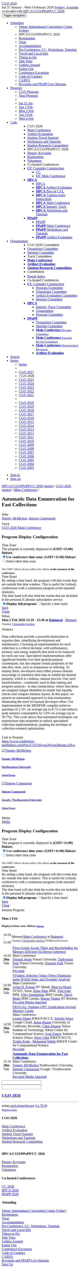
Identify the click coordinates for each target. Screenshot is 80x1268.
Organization (19, 241)
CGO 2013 (26, 429)
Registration (27, 38)
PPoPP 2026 (10, 1194)
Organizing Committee (42, 248)
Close (5, 611)
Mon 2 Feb (26, 111)
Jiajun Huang (42, 1022)
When (6, 616)
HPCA (40, 183)
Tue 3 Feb (25, 115)
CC (38, 172)
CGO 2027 (26, 372)
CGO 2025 (26, 379)
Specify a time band (54, 604)
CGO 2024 (26, 383)
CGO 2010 (26, 441)
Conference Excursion (34, 72)
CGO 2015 (26, 422)
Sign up (15, 479)
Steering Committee (40, 252)
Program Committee (49, 288)
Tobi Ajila (64, 991)
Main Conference (39, 130)
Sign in (15, 475)
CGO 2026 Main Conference (21, 527)
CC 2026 (8, 1186)
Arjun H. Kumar (24, 987)
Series (23, 364)
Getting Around (29, 65)
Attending (17, 23)
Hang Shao (40, 991)
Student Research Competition (47, 145)
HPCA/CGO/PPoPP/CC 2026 (43, 11)
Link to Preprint (12, 737)
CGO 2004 (26, 464)
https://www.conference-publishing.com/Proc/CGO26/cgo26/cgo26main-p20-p (38, 743)
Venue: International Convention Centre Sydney (34, 1210)
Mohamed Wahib (44, 1041)
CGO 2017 (26, 414)
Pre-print (18, 971)
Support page (9, 1109)
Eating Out (26, 69)
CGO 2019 (26, 406)
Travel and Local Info (33, 53)
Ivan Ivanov (53, 1034)
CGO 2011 (26, 437)
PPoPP (40, 222)
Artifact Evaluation (40, 134)
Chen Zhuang (51, 1026)
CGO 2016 (26, 418)
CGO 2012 (26, 433)
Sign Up (7, 1264)
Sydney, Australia (66, 7)
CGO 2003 (26, 468)
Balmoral (56, 620)
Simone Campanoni (42, 518)
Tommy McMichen (14, 518)
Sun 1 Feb (26, 107)
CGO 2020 (26, 402)
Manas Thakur (50, 998)
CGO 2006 (26, 456)
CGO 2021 (26, 395)
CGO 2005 (26, 460)
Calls (13, 122)
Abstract (7, 629)
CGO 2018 (26, 410)
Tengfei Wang (63, 1018)
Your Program (28, 95)
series (48, 486)
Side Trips (25, 61)
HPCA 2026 (10, 1190)
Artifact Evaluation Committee (56, 295)
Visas (22, 42)
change (40, 926)
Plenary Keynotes (39, 153)
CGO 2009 (26, 445)
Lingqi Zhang (22, 1018)
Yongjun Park (54, 963)
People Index (36, 276)
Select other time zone (21, 561)
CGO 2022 (26, 391)
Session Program (13, 910)
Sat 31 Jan (26, 103)
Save (5, 607)
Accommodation (30, 46)
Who (5, 514)
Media (6, 818)
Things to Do (28, 57)
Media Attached (35, 1002)
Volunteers (34, 160)
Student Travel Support (42, 137)
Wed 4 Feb (26, 118)
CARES (24, 80)
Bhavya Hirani (61, 987)
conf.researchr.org (22, 1105)
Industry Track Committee (53, 307)
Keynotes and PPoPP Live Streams (42, 84)
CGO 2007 (26, 452)
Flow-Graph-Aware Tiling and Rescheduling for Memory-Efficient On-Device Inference (45, 949)
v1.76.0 (41, 1105)
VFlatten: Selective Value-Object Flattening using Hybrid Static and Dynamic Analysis (42, 977)
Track (5, 524)
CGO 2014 (26, 425)
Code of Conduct (30, 76)
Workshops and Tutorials (44, 141)
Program (16, 88)
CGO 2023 (26, 387)
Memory (71, 620)
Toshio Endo (21, 1041)
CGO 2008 (26, 448)
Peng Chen (41, 1037)
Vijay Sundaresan (32, 994)
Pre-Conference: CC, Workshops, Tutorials (48, 49)
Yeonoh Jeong (22, 959)
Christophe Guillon (23, 624)
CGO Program (29, 92)
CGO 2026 (63, 486)
